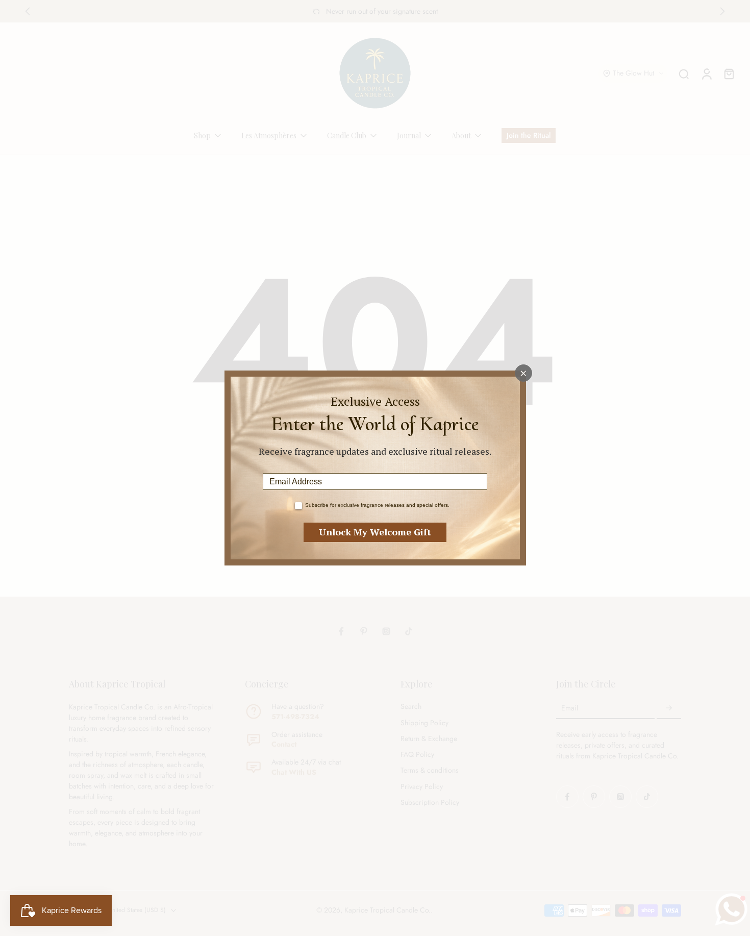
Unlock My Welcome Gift (375, 532)
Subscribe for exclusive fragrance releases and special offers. (377, 505)
